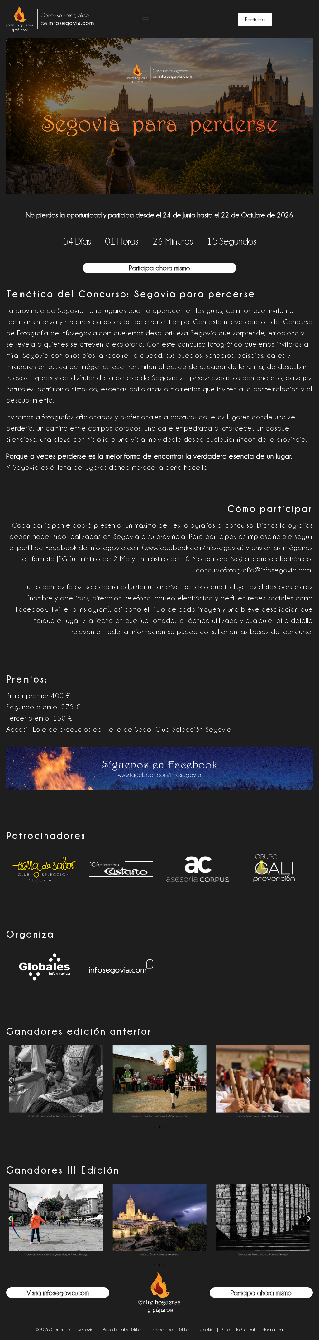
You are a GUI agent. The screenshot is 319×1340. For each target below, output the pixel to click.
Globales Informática (262, 1329)
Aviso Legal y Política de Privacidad (138, 1329)
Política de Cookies (196, 1329)
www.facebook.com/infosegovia (193, 547)
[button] (145, 19)
